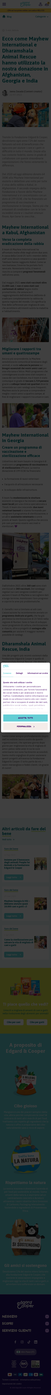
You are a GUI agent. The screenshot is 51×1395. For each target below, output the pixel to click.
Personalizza (24, 726)
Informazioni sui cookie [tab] (37, 673)
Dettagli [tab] (19, 673)
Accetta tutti (25, 718)
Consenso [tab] (7, 673)
